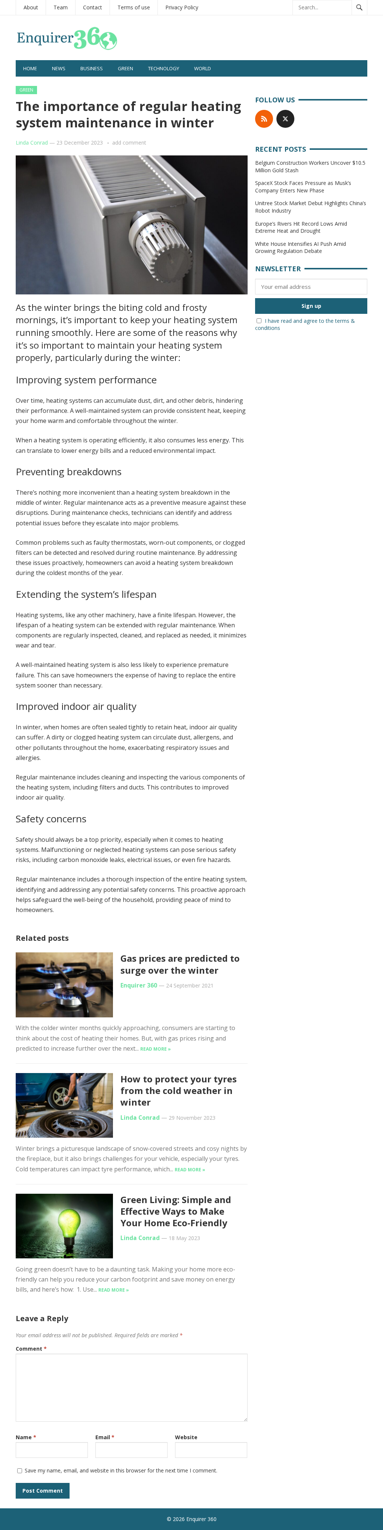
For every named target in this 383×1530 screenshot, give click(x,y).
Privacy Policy (181, 7)
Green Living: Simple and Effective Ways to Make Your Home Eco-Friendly (175, 1211)
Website (186, 1437)
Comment (31, 1348)
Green (125, 68)
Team (60, 7)
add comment (129, 142)
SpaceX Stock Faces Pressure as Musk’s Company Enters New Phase (303, 186)
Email (104, 1437)
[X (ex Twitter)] (285, 119)
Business (91, 68)
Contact (92, 7)
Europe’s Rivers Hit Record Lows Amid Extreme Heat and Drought (301, 227)
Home (30, 68)
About (31, 7)
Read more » (155, 1049)
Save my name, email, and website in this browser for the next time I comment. (121, 1470)
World (202, 68)
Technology (163, 68)
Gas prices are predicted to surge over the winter (180, 964)
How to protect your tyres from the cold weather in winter (178, 1090)
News (58, 68)
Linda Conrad (32, 142)
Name (26, 1437)
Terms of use (133, 7)
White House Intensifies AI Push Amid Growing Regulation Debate (300, 247)
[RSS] (264, 119)
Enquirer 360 (138, 985)
